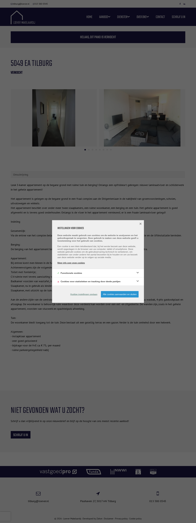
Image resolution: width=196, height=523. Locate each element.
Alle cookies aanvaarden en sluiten (120, 294)
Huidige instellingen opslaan (83, 294)
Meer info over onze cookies (71, 263)
